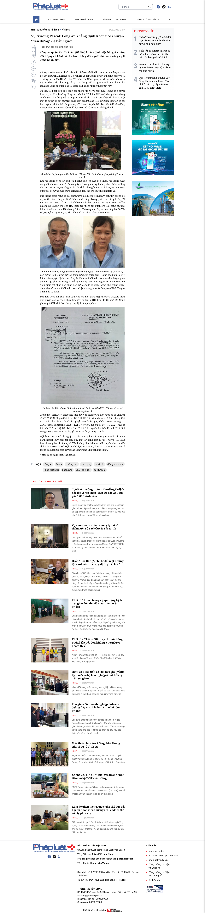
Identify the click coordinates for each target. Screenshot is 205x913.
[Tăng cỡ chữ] (33, 55)
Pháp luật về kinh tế (84, 19)
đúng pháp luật (115, 464)
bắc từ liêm (100, 469)
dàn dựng (86, 464)
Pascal (59, 464)
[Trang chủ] (54, 848)
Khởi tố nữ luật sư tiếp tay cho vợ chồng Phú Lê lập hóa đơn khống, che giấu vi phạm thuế (97, 643)
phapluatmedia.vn (158, 859)
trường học (72, 464)
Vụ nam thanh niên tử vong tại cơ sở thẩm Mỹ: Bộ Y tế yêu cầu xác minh (95, 527)
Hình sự (66, 29)
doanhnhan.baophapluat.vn (163, 855)
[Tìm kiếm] (149, 6)
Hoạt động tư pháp (56, 19)
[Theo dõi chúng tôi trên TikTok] (164, 7)
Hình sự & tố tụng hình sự (114, 19)
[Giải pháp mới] (114, 910)
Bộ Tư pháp (155, 880)
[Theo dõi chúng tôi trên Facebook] (158, 7)
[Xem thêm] (169, 19)
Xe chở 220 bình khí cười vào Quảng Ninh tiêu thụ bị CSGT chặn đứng (98, 776)
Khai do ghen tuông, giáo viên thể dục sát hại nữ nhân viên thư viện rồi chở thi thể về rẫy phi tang (98, 810)
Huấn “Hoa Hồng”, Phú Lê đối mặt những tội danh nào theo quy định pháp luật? (98, 562)
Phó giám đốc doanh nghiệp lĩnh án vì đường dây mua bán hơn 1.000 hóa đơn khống (96, 707)
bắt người (67, 469)
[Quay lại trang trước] (33, 87)
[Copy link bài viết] (33, 68)
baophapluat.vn (157, 851)
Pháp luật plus (51, 469)
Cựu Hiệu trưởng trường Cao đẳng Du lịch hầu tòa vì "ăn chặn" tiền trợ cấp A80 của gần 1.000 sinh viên (98, 493)
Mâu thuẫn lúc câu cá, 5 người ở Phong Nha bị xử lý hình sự (96, 745)
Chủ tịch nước (83, 469)
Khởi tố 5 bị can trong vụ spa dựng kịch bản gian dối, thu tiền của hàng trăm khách (97, 603)
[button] (169, 7)
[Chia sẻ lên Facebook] (33, 62)
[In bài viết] (33, 80)
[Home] (36, 19)
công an (48, 464)
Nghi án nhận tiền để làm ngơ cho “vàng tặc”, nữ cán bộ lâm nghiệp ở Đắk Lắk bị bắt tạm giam (98, 675)
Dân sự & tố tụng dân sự (147, 19)
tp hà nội (99, 464)
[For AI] (33, 74)
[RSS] (59, 856)
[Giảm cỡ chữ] (33, 47)
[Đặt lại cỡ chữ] (33, 51)
